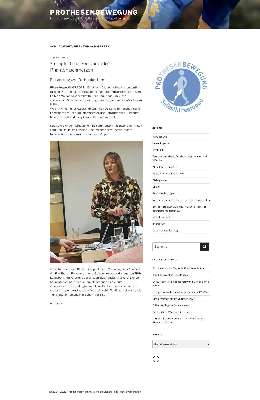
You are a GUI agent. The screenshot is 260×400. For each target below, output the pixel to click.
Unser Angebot (160, 143)
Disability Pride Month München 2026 (173, 298)
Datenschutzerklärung (165, 230)
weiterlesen (57, 303)
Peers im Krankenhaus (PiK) (168, 173)
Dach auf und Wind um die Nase (170, 311)
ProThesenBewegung (94, 12)
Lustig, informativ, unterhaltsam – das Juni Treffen (180, 292)
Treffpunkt (158, 149)
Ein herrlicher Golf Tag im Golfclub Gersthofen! (178, 268)
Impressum (158, 223)
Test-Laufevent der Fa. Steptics (170, 274)
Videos (156, 186)
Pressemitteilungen (163, 193)
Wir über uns (159, 136)
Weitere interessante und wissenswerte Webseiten (181, 200)
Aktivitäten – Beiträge (164, 166)
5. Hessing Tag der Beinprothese (170, 305)
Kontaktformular (161, 217)
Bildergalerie (159, 180)
